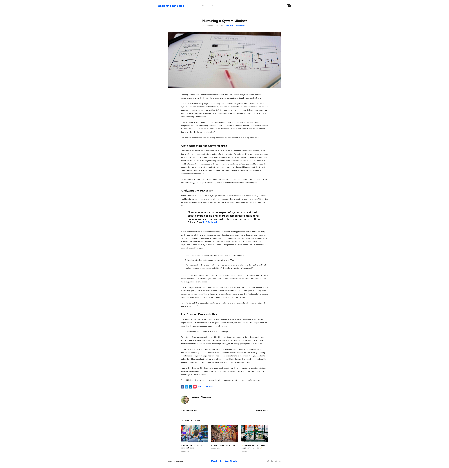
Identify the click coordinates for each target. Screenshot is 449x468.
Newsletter (217, 6)
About (204, 6)
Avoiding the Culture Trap (223, 445)
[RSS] (279, 461)
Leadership (230, 25)
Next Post (261, 410)
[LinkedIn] (272, 461)
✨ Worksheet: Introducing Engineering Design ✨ (253, 446)
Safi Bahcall (209, 222)
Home (194, 6)
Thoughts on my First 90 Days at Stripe (192, 446)
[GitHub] (268, 461)
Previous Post (190, 410)
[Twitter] (276, 461)
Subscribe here (205, 387)
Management (241, 25)
